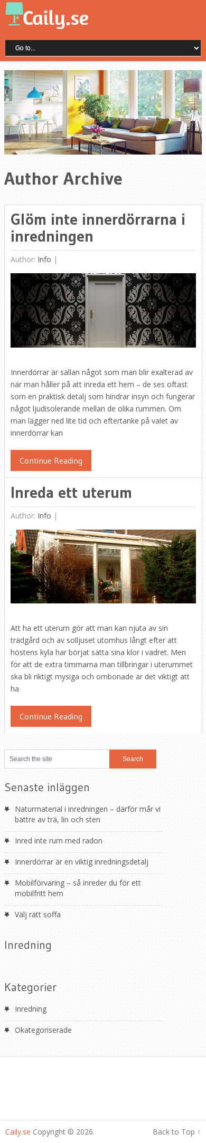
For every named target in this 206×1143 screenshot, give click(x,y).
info (44, 259)
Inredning (30, 1009)
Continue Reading (51, 460)
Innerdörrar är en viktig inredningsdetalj (81, 862)
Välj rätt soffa (38, 914)
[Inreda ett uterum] (103, 569)
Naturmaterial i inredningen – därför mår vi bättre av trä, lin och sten (88, 814)
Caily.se (18, 1132)
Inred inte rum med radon (58, 840)
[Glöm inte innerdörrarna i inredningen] (103, 313)
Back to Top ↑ (177, 1132)
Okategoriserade (43, 1030)
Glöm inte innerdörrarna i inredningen (98, 227)
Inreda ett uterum (71, 492)
